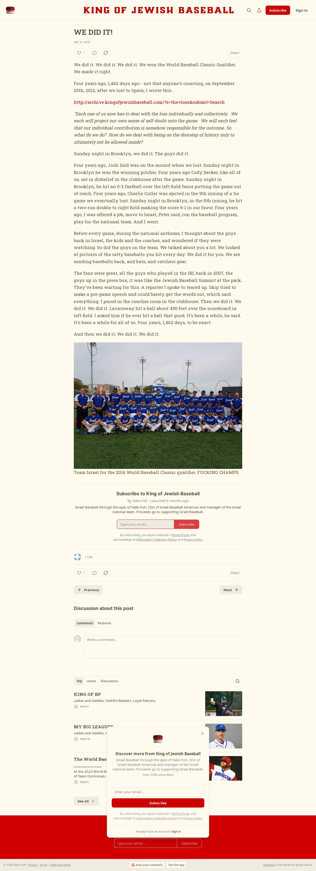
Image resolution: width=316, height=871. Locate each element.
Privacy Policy (193, 818)
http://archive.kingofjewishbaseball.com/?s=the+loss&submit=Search (149, 102)
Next (227, 589)
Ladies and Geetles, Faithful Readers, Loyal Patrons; (115, 700)
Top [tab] (79, 681)
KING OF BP (87, 694)
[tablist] (94, 623)
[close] (202, 733)
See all (83, 801)
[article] (158, 703)
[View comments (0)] (94, 52)
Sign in (302, 10)
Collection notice (60, 865)
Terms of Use (180, 813)
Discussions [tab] (109, 681)
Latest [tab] (91, 681)
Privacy (32, 865)
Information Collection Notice (156, 818)
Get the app (176, 865)
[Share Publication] (259, 10)
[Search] (249, 10)
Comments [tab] (85, 623)
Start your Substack (149, 865)
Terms (43, 865)
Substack (269, 865)
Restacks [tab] (104, 623)
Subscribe (277, 10)
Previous (91, 589)
